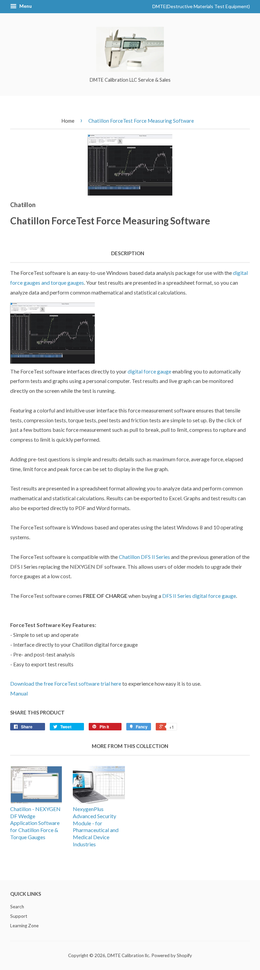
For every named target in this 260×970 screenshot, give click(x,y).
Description (127, 253)
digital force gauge (149, 371)
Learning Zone (24, 925)
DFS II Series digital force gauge (199, 595)
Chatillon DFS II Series (144, 556)
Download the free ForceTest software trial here (65, 683)
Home (67, 121)
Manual (19, 693)
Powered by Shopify (171, 955)
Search (17, 906)
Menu (25, 6)
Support (18, 916)
